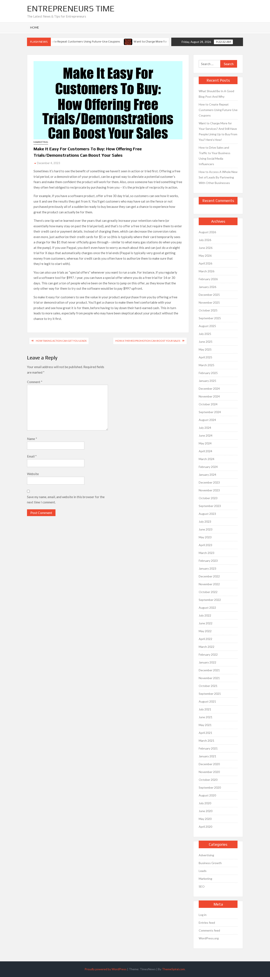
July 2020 (205, 803)
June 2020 (205, 811)
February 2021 (208, 748)
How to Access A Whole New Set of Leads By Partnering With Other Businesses (218, 177)
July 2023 (205, 521)
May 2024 (205, 443)
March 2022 (206, 646)
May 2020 (205, 819)
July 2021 (205, 709)
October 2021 (208, 686)
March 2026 (206, 271)
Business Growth (210, 863)
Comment (34, 382)
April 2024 (205, 451)
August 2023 (207, 513)
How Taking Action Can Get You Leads (61, 340)
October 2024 (208, 404)
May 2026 (205, 255)
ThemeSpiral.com (173, 969)
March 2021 (206, 740)
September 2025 (210, 318)
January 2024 (207, 474)
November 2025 (209, 302)
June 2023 (205, 529)
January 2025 (207, 380)
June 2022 (205, 623)
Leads (203, 871)
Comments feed (209, 930)
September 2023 (210, 506)
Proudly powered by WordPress (106, 969)
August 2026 (207, 232)
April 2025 (205, 357)
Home (34, 27)
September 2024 (210, 412)
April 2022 (205, 639)
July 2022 (205, 615)
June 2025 (205, 341)
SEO (202, 886)
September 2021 (210, 693)
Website (33, 474)
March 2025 (206, 365)
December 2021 (209, 670)
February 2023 (208, 560)
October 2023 (208, 498)
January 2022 (207, 662)
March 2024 (206, 459)
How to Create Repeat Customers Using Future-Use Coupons (71, 41)
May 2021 (205, 725)
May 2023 (205, 537)
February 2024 (208, 467)
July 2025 (205, 334)
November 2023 (209, 490)
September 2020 (210, 787)
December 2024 (209, 388)
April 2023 (205, 545)
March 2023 (206, 553)
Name (32, 439)
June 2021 (205, 717)
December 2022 (209, 576)
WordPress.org (209, 938)
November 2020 (209, 772)
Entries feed (207, 922)
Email (32, 456)
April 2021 (205, 732)
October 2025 (208, 310)
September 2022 (210, 600)
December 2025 (209, 294)
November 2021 (209, 678)
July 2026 (205, 240)
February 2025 (208, 373)
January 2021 (207, 756)
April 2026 (205, 263)
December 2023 (209, 482)
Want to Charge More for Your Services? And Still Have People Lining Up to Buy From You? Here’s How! (218, 131)
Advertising (206, 855)
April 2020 (205, 826)
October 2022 (208, 592)
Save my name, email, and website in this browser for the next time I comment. (66, 499)
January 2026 (207, 287)
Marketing (41, 142)
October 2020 (208, 779)
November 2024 (209, 396)
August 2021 (207, 701)
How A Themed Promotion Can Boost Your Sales (147, 340)
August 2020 (207, 795)
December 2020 (209, 764)
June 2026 (205, 247)
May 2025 (205, 349)
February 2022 (208, 654)
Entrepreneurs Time (71, 8)
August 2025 (207, 326)
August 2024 (207, 420)
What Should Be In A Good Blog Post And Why (216, 93)
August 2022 (207, 607)
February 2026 (208, 279)
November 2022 (209, 584)
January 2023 (207, 568)
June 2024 (205, 435)
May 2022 (205, 631)
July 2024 (205, 427)
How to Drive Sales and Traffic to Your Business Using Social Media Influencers (214, 156)
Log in (203, 915)
